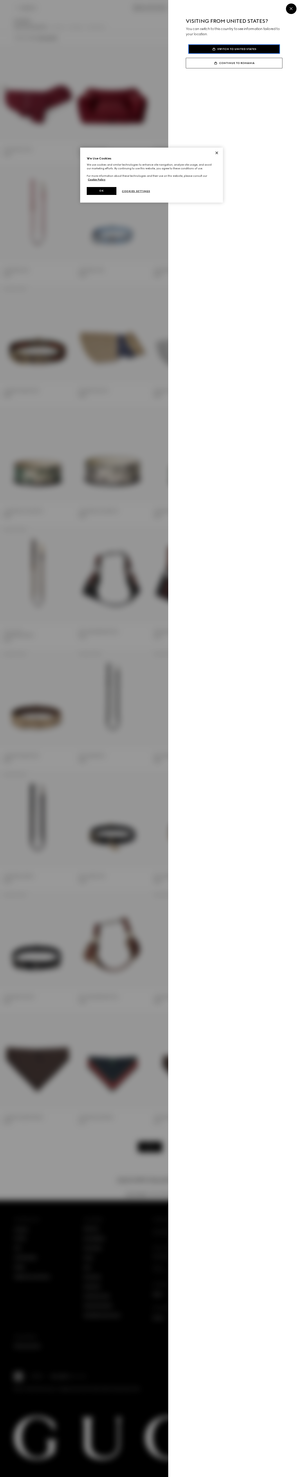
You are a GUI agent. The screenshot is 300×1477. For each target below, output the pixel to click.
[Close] (291, 9)
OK (101, 190)
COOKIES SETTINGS (136, 191)
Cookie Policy (96, 179)
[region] (151, 175)
